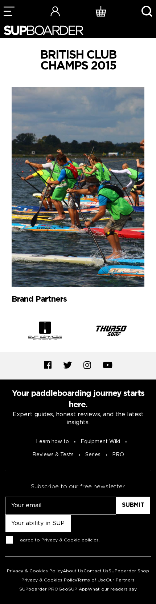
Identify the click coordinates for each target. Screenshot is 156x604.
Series (92, 455)
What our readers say (112, 589)
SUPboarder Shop (128, 571)
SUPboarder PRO (38, 589)
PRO (118, 455)
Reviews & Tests (53, 455)
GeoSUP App (73, 589)
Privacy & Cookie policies (70, 540)
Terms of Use (91, 580)
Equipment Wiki (100, 442)
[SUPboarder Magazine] (43, 30)
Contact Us (95, 571)
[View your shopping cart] (100, 11)
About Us (73, 571)
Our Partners (120, 580)
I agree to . (58, 540)
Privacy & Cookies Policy (35, 571)
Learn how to (52, 442)
